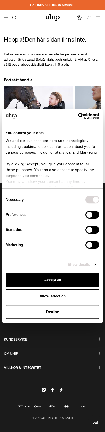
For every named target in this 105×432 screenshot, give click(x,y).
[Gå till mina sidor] (78, 17)
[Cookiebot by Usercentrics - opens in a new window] (78, 116)
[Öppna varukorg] (97, 17)
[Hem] (52, 17)
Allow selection (53, 296)
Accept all (52, 280)
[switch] (92, 215)
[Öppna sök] (15, 17)
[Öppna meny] (6, 17)
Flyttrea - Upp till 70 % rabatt (52, 5)
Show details (79, 265)
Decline (52, 312)
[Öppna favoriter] (88, 17)
